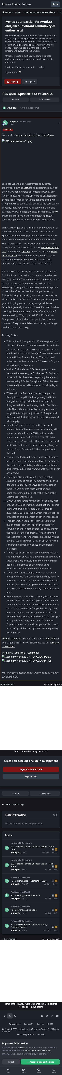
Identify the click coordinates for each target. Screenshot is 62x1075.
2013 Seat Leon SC (11, 638)
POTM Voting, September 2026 (25, 895)
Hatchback (29, 135)
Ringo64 (14, 121)
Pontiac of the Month (20, 877)
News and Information (21, 843)
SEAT (38, 135)
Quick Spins (48, 135)
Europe (18, 135)
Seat (26, 187)
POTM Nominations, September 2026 (29, 880)
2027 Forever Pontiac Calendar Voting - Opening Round (29, 925)
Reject (11, 1061)
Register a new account (31, 769)
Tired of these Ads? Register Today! (31, 751)
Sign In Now (31, 776)
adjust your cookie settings (38, 1050)
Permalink (7, 652)
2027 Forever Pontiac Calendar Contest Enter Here (32, 848)
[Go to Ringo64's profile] (4, 107)
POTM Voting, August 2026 (24, 909)
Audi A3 (26, 251)
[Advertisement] (31, 718)
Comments (33, 652)
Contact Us (28, 1024)
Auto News (33, 107)
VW (56, 211)
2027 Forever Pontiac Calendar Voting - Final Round (32, 865)
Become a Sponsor (53, 684)
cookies (21, 1047)
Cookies (40, 1024)
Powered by (31, 1034)
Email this (20, 652)
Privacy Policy (14, 1024)
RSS (51, 1024)
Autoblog (51, 638)
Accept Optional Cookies (42, 1061)
